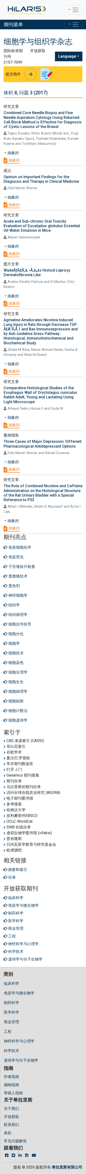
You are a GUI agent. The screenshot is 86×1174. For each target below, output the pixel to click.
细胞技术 (15, 653)
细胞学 (13, 643)
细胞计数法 (17, 710)
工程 (7, 1031)
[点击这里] (26, 10)
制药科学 (11, 1002)
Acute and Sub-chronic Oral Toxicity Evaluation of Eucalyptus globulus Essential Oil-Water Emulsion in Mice (42, 226)
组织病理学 (17, 614)
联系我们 (11, 1124)
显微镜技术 (17, 576)
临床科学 (11, 983)
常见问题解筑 (15, 1141)
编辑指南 (11, 1085)
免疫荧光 (15, 557)
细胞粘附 (15, 701)
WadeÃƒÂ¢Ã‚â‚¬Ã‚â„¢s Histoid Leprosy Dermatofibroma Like (37, 272)
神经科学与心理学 (19, 1041)
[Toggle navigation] (73, 10)
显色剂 (13, 586)
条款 (7, 1133)
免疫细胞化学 (19, 547)
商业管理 (11, 1022)
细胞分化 (15, 634)
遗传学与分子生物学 (21, 1060)
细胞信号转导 (19, 624)
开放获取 (11, 1116)
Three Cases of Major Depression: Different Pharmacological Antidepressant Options (42, 443)
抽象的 (13, 160)
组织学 (13, 605)
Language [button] (67, 56)
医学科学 (11, 1012)
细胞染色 (15, 662)
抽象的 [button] (12, 153)
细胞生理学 (17, 672)
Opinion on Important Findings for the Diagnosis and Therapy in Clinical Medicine (41, 179)
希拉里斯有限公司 (67, 1167)
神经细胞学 (17, 595)
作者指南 (11, 1076)
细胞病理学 (17, 691)
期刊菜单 (13, 24)
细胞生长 (15, 682)
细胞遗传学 (17, 720)
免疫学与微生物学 (19, 993)
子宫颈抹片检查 (21, 566)
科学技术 (11, 1050)
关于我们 (11, 1108)
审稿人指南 (13, 1093)
